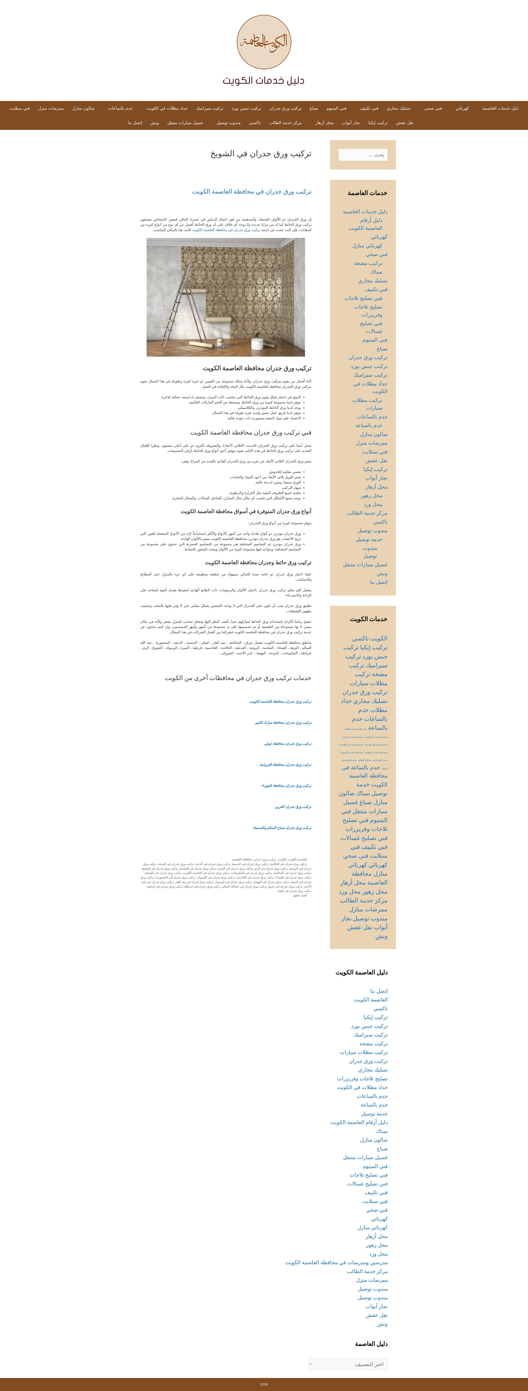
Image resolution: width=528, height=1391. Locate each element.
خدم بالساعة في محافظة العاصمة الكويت (365, 776)
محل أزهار (325, 122)
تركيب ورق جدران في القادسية (255, 877)
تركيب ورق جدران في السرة (235, 868)
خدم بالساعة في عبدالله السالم (373, 760)
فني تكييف (369, 108)
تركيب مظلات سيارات (364, 1052)
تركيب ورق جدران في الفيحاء (293, 877)
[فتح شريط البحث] (117, 122)
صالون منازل (83, 108)
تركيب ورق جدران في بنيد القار (194, 881)
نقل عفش (405, 122)
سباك (376, 272)
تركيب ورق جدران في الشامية (198, 868)
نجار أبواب (351, 122)
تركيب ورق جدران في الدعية (213, 864)
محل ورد (373, 504)
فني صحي (433, 108)
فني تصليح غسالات (364, 837)
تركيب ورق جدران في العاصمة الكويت (206, 872)
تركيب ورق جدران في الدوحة (176, 864)
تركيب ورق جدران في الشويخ (160, 868)
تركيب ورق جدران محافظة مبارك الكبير (283, 722)
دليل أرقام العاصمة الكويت (359, 1122)
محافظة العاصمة (242, 859)
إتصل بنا (135, 122)
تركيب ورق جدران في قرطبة (165, 886)
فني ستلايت (19, 108)
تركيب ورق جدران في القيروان (216, 877)
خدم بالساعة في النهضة (376, 752)
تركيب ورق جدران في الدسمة (250, 864)
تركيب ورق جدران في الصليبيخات (251, 872)
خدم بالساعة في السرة (352, 737)
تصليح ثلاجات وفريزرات (362, 1078)
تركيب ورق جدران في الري (271, 868)
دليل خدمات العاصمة (501, 108)
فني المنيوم (336, 108)
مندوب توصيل (229, 122)
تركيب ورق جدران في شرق (285, 886)
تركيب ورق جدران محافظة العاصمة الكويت (280, 701)
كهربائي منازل (367, 245)
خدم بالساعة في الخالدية (355, 729)
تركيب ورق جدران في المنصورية (176, 877)
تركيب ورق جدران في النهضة (271, 881)
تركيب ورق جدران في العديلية (163, 872)
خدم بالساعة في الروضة (376, 737)
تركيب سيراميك (209, 108)
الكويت (282, 859)
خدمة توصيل (369, 539)
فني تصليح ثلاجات (363, 298)
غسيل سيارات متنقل (185, 122)
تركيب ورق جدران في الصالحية (292, 872)
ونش (154, 122)
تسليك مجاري (399, 108)
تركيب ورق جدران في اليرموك (233, 881)
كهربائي (462, 108)
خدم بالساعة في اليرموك (352, 752)
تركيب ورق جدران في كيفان (294, 890)
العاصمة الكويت (297, 859)
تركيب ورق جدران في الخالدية (288, 864)
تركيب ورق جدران (286, 108)
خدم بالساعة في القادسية (351, 744)
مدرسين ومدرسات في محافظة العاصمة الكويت (336, 1262)
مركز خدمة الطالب (285, 122)
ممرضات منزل (51, 108)
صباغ (314, 108)
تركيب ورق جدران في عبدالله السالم (244, 886)
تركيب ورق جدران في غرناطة (202, 886)
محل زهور (371, 495)
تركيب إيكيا (378, 122)
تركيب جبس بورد (246, 108)
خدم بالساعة (368, 425)
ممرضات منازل (368, 909)
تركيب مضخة (368, 263)
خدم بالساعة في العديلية (376, 744)
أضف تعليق (300, 895)
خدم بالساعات (120, 108)
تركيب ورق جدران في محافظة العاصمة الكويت (251, 191)
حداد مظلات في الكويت (167, 108)
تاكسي (255, 122)
